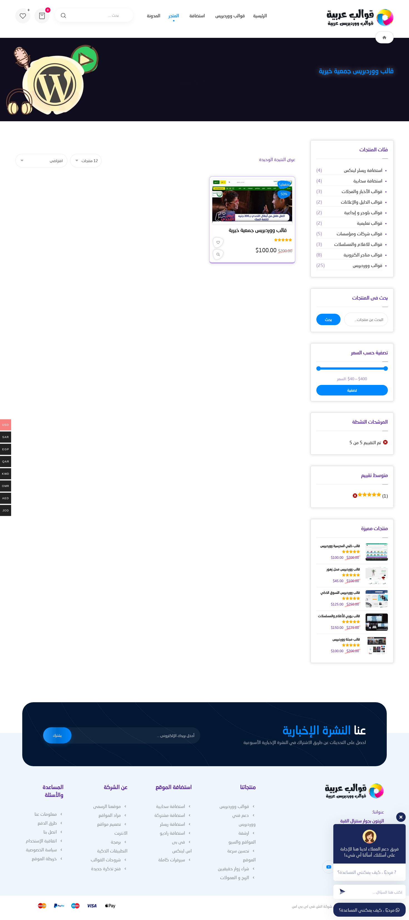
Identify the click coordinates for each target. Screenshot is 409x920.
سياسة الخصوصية (41, 849)
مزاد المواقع (109, 815)
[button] (22, 15)
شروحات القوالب (106, 859)
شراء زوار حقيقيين (233, 868)
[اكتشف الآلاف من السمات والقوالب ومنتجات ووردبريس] (359, 17)
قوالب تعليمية (369, 223)
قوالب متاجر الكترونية (363, 254)
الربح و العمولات (234, 877)
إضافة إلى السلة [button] (250, 219)
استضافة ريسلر (172, 824)
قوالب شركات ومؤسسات (359, 233)
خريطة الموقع (44, 858)
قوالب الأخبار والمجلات (362, 191)
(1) (373, 496)
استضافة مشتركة (169, 815)
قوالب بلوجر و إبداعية (363, 212)
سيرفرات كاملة (171, 859)
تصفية (352, 390)
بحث (328, 319)
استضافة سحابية (367, 180)
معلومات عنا (46, 814)
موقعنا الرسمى (107, 806)
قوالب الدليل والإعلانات (361, 201)
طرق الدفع (47, 822)
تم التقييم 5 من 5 (365, 442)
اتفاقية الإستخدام (41, 840)
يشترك (57, 735)
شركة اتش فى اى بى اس (312, 906)
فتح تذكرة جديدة (106, 868)
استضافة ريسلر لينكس (363, 170)
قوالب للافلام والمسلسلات (358, 244)
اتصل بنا (50, 831)
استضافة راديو (172, 832)
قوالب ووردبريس (367, 265)
